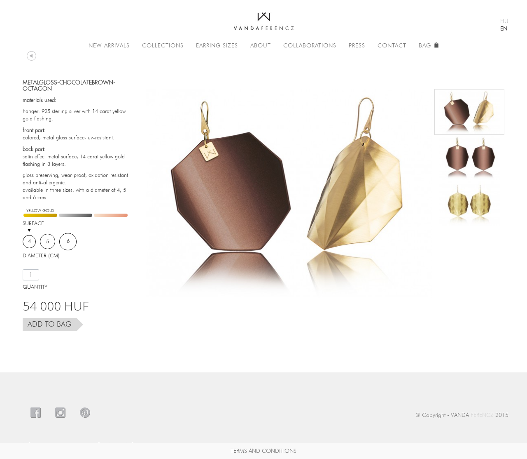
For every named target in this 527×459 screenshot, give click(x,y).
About (260, 46)
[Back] (31, 55)
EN (503, 29)
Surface (34, 223)
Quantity (35, 287)
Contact (392, 46)
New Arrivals (109, 46)
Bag (426, 46)
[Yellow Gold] (40, 215)
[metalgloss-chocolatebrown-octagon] (469, 112)
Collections (163, 46)
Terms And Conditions (263, 451)
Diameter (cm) (42, 256)
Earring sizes (217, 46)
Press (357, 46)
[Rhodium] (76, 215)
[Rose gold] (111, 215)
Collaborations (309, 46)
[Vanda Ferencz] (264, 18)
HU (504, 21)
